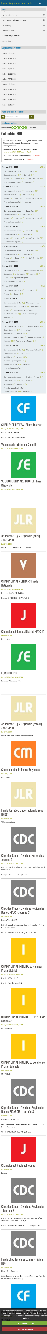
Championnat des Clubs (13, 303)
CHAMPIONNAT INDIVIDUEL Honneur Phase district (21, 968)
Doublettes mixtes (11, 175)
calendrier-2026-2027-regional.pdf (17, 152)
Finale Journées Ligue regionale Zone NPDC (22, 812)
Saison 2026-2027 (9, 53)
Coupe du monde (10, 306)
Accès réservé (8, 41)
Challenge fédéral (11, 270)
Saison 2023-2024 (9, 69)
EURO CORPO (9, 673)
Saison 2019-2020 (9, 89)
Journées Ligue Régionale (23, 310)
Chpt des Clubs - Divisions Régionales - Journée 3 (22, 1208)
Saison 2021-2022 (9, 79)
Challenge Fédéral (33, 350)
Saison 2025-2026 (9, 58)
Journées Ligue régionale (14, 361)
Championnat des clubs (13, 171)
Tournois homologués (12, 182)
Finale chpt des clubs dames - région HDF (22, 1261)
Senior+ (18, 178)
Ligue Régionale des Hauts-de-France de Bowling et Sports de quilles (17, 3)
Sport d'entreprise (33, 178)
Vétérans (8, 317)
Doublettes (31, 171)
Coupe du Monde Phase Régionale (20, 769)
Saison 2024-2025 (9, 63)
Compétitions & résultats (11, 47)
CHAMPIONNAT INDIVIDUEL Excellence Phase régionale (23, 1064)
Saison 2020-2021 (9, 84)
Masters (28, 182)
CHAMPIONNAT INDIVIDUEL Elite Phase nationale (23, 1018)
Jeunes (8, 178)
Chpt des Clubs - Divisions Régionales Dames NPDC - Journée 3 (22, 910)
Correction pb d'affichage (13, 35)
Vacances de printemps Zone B (18, 444)
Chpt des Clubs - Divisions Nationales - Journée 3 (23, 857)
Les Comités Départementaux (14, 20)
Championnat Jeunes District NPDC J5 (22, 631)
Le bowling (7, 25)
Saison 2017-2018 (9, 99)
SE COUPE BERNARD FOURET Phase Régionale (21, 483)
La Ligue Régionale (10, 15)
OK (31, 117)
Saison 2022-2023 (9, 74)
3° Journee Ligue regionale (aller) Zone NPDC (20, 537)
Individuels (27, 175)
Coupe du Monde (11, 353)
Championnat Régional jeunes (18, 1165)
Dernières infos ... (9, 30)
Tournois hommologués (13, 281)
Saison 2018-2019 (9, 94)
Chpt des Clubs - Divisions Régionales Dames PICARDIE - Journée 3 (22, 1109)
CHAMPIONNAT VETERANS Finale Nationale (19, 583)
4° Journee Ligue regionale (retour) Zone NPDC (21, 725)
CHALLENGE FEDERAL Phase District (21, 424)
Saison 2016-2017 (9, 105)
